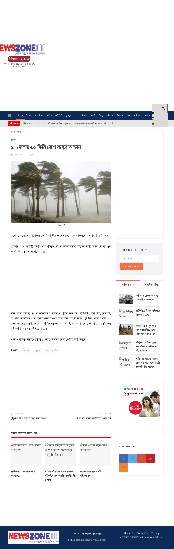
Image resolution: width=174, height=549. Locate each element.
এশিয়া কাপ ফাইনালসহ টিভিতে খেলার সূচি (93, 418)
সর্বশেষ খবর (128, 284)
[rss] (123, 467)
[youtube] (153, 124)
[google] (153, 118)
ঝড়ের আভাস (26, 350)
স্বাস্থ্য (68, 115)
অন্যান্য (146, 115)
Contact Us (142, 533)
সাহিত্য (110, 115)
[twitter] (153, 112)
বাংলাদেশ (39, 115)
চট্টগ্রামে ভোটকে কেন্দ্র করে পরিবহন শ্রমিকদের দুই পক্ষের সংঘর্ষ (67, 123)
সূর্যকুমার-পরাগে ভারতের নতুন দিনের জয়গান (29, 418)
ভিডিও (29, 115)
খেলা (76, 115)
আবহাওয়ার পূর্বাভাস (52, 350)
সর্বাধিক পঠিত (151, 284)
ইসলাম (119, 115)
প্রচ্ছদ (20, 115)
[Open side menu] (9, 115)
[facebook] (153, 107)
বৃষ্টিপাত (38, 350)
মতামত (136, 115)
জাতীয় (49, 115)
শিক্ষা (128, 115)
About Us (128, 533)
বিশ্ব (101, 115)
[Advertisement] (98, 54)
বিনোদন (84, 115)
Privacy (155, 533)
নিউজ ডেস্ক (18, 154)
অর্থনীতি (58, 115)
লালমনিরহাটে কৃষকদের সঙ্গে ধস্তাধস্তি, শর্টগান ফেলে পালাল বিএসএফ (146, 330)
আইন (93, 115)
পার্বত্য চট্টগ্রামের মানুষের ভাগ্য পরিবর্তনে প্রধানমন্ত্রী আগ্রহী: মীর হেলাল (60, 475)
